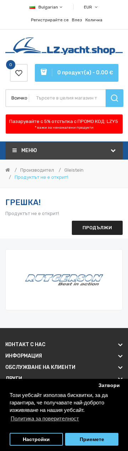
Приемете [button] (92, 439)
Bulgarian (48, 7)
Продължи (97, 227)
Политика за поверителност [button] (45, 418)
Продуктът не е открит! (41, 177)
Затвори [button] (109, 385)
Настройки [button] (36, 439)
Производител (37, 170)
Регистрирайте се (50, 19)
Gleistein (74, 170)
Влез (77, 19)
